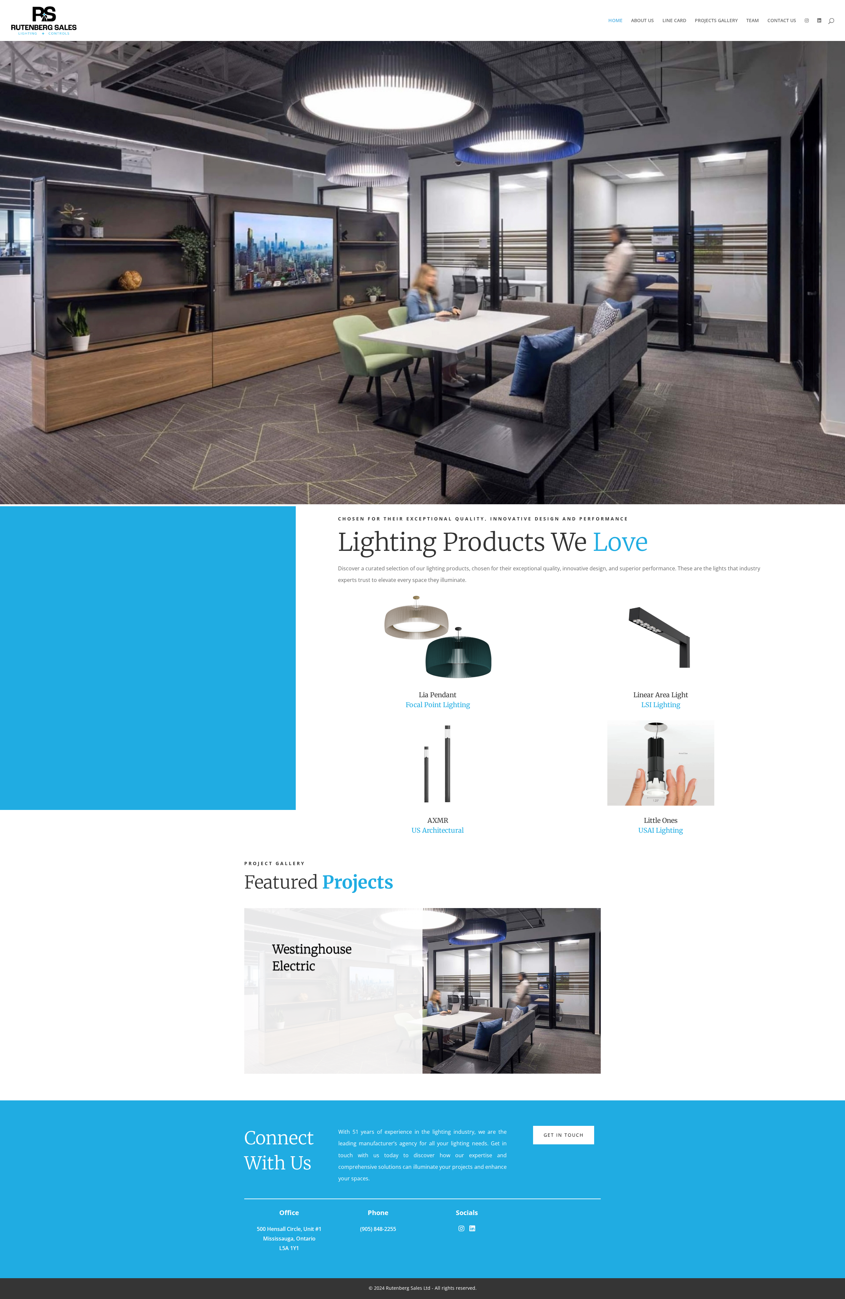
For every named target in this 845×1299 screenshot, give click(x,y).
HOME (615, 20)
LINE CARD (674, 20)
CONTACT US (781, 20)
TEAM (752, 20)
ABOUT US (642, 20)
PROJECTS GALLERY (716, 20)
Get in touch (564, 1135)
